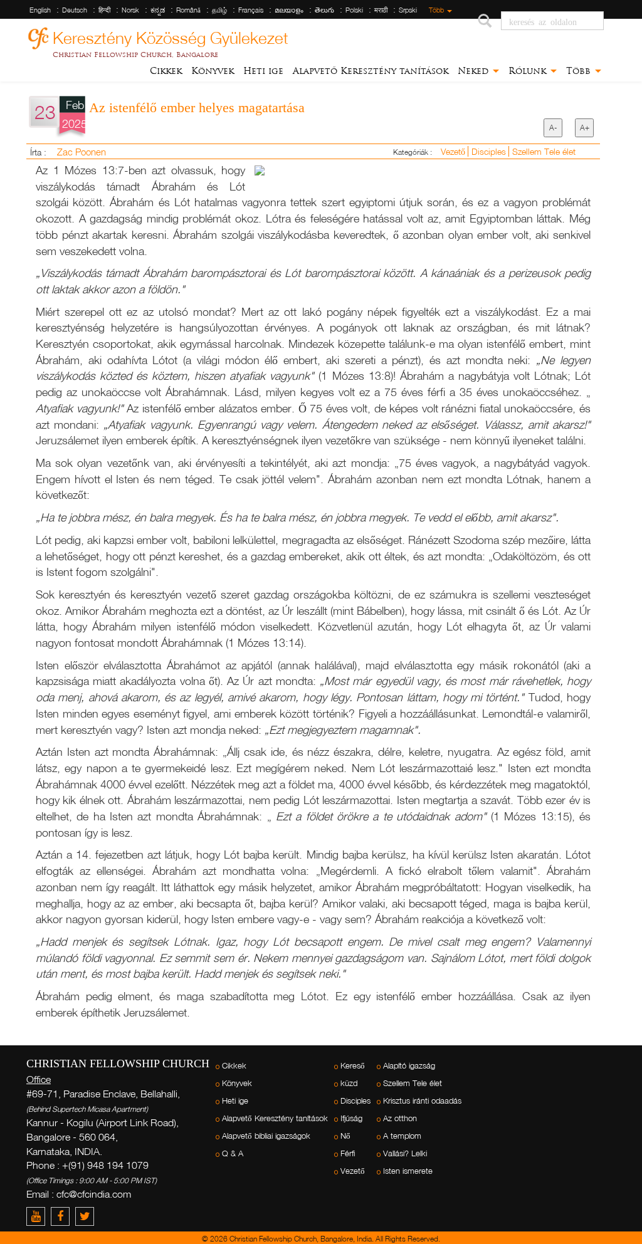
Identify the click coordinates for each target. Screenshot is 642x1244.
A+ (584, 127)
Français (250, 10)
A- (553, 127)
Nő (345, 1136)
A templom (402, 1136)
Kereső (352, 1065)
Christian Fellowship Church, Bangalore (135, 54)
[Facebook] (63, 1216)
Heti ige (263, 70)
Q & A (232, 1153)
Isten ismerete (408, 1171)
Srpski (408, 10)
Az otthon (400, 1118)
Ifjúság (351, 1118)
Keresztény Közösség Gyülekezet (170, 36)
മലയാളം (289, 10)
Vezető (454, 151)
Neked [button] (475, 70)
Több (437, 10)
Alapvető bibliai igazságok (266, 1136)
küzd (348, 1083)
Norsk (130, 10)
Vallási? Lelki (405, 1153)
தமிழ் (219, 10)
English (40, 10)
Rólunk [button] (528, 70)
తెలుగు (324, 10)
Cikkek (166, 70)
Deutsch (74, 10)
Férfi (347, 1153)
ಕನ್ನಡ (157, 10)
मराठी (380, 10)
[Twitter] (86, 1216)
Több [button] (580, 70)
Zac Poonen (81, 151)
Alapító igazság (409, 1065)
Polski (354, 10)
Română (188, 10)
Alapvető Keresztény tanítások (370, 70)
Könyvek (212, 70)
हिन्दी (104, 10)
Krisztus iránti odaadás (422, 1100)
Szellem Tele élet (544, 151)
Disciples (489, 151)
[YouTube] (38, 1216)
